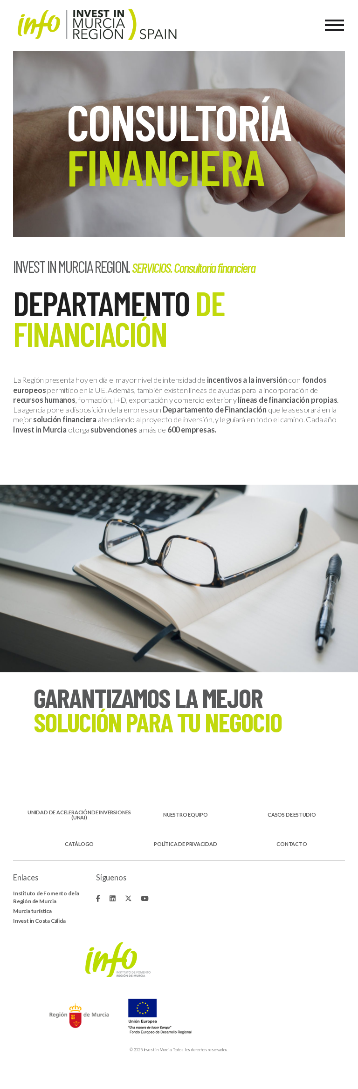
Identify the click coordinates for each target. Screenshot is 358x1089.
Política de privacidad (185, 844)
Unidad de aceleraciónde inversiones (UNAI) (79, 815)
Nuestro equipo (185, 815)
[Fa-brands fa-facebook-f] (98, 898)
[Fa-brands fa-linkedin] (113, 898)
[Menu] (334, 25)
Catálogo (79, 844)
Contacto (291, 844)
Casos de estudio (292, 815)
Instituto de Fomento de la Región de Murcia (46, 897)
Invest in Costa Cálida (39, 920)
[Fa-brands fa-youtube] (144, 898)
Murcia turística (32, 910)
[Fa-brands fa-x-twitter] (128, 898)
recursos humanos (44, 399)
